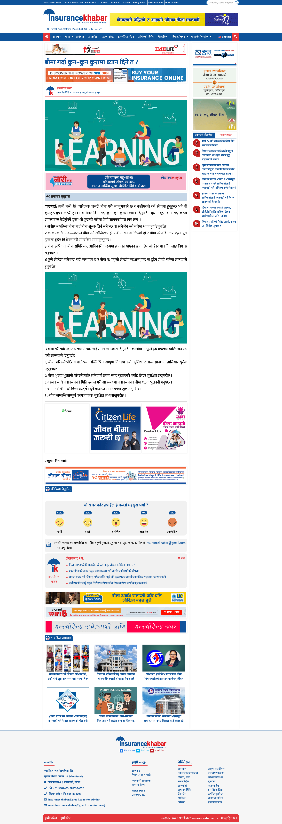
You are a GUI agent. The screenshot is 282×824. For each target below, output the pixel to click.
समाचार (57, 36)
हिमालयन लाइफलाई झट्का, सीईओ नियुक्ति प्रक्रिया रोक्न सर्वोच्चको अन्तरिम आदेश (216, 211)
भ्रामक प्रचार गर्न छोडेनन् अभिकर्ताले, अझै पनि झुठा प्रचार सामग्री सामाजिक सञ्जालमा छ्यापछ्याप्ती (117, 577)
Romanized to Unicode (96, 2)
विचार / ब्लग (178, 36)
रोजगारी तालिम (215, 798)
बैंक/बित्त (162, 36)
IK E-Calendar (172, 2)
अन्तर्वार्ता (92, 36)
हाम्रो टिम (65, 818)
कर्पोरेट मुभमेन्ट (215, 794)
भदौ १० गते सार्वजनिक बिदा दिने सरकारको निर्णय (218, 143)
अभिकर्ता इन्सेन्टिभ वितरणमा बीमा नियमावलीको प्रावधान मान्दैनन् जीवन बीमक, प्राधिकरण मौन (163, 679)
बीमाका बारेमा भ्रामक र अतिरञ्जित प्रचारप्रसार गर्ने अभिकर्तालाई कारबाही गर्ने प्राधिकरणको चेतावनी (164, 721)
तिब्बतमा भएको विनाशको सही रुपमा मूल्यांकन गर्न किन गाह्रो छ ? (102, 565)
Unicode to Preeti (53, 2)
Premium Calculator (121, 2)
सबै (182, 558)
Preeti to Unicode (74, 2)
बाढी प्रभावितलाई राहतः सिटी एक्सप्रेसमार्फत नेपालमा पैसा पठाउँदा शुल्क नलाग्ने (108, 583)
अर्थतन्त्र (80, 36)
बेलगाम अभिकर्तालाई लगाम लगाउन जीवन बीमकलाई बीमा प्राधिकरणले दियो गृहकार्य (116, 679)
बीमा (67, 36)
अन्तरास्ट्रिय (183, 781)
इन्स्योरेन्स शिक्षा (126, 36)
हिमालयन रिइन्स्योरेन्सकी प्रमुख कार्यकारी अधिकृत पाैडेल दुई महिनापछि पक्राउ (217, 155)
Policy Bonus (139, 2)
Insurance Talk (155, 2)
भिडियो (181, 802)
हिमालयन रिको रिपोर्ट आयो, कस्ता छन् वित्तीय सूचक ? (219, 224)
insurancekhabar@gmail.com (166, 543)
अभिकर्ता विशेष (146, 36)
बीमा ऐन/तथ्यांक (199, 36)
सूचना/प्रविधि (184, 790)
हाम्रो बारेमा (51, 818)
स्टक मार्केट (108, 36)
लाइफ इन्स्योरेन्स (216, 769)
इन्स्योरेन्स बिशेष (216, 773)
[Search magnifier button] (236, 2)
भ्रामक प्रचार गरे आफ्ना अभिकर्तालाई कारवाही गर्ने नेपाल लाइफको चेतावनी (68, 718)
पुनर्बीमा (211, 781)
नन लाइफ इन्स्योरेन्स (188, 773)
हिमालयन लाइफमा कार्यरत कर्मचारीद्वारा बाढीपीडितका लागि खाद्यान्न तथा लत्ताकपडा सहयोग (218, 169)
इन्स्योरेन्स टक (215, 802)
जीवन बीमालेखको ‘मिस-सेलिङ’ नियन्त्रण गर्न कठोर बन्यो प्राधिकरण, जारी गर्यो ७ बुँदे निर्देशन (115, 721)
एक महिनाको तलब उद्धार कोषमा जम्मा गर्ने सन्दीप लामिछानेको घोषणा (104, 571)
